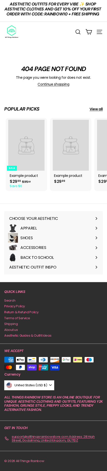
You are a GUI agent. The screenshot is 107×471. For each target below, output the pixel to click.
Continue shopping (53, 84)
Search (9, 300)
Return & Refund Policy (21, 312)
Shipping (11, 323)
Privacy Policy (14, 306)
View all (96, 109)
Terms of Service (17, 318)
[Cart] (89, 32)
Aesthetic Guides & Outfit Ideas (27, 335)
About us (11, 329)
